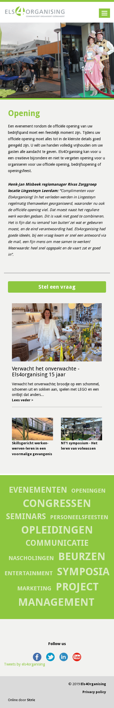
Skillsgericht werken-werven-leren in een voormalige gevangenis (32, 448)
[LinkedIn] (64, 654)
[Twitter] (50, 654)
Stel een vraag (57, 287)
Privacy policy (94, 692)
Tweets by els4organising (24, 664)
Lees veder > (22, 400)
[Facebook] (37, 654)
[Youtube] (77, 654)
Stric (31, 700)
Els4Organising (93, 684)
